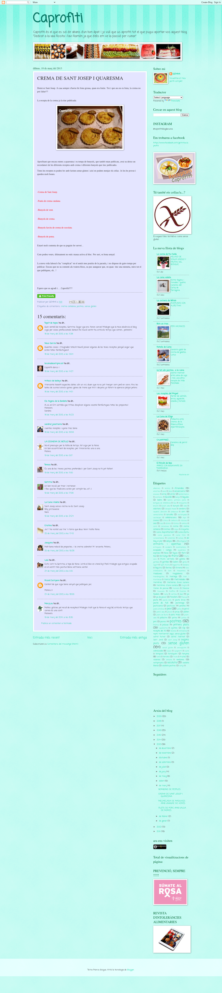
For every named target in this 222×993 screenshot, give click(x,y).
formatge (164, 556)
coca (154, 523)
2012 (159, 826)
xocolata (172, 663)
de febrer (163, 816)
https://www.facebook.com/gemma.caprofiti (170, 144)
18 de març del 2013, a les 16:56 (59, 432)
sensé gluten (167, 647)
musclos (183, 591)
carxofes (169, 514)
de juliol (163, 766)
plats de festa (162, 615)
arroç (164, 494)
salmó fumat (159, 636)
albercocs (156, 488)
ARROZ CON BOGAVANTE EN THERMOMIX (169, 467)
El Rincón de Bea (164, 463)
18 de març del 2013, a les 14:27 (59, 371)
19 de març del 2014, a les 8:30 (59, 617)
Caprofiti (58, 18)
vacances (156, 659)
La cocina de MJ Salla (167, 254)
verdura (169, 659)
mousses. (161, 591)
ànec (170, 491)
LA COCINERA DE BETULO (56, 441)
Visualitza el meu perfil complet (178, 80)
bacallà (168, 497)
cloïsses (184, 520)
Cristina (48, 525)
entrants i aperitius (167, 544)
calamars (157, 508)
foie (154, 556)
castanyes (157, 517)
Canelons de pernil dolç (179, 444)
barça (178, 497)
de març (163, 785)
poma (174, 617)
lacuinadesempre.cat (54, 363)
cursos (180, 538)
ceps (184, 517)
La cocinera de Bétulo (166, 300)
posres (163, 621)
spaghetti (178, 651)
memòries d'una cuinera (167, 585)
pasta (155, 600)
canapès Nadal (170, 509)
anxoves (156, 494)
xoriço (181, 665)
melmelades (180, 579)
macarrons (181, 570)
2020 (159, 716)
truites (183, 656)
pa (188, 594)
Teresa (48, 464)
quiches (174, 628)
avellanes (159, 497)
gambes (165, 562)
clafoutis (174, 520)
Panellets (174, 597)
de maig (163, 776)
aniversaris (180, 491)
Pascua (184, 597)
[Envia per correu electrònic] (70, 302)
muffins (172, 591)
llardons (186, 565)
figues (175, 553)
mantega (173, 576)
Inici (89, 637)
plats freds (175, 614)
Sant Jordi (158, 639)
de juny (162, 771)
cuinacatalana (158, 538)
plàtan (186, 611)
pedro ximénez (158, 609)
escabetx (168, 547)
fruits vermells (167, 559)
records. (173, 631)
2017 (159, 725)
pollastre (163, 617)
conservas (165, 526)
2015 (159, 735)
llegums (158, 567)
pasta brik (167, 600)
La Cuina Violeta (52, 502)
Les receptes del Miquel (167, 393)
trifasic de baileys (53, 380)
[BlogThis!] (73, 302)
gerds (185, 562)
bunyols (176, 505)
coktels (184, 523)
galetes (182, 559)
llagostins (176, 565)
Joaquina (49, 542)
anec (164, 491)
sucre (187, 651)
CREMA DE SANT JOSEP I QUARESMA (170, 795)
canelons (182, 508)
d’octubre (163, 757)
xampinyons (158, 662)
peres (179, 609)
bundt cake (166, 506)
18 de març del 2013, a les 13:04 (59, 354)
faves (166, 553)
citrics (165, 520)
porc (155, 621)
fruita (175, 556)
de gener (163, 820)
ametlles (156, 491)
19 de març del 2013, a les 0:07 (58, 455)
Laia (46, 560)
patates (182, 605)
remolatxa (183, 631)
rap (183, 628)
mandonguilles (158, 576)
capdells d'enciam (160, 511)
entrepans (157, 547)
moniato (176, 588)
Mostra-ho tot (184, 475)
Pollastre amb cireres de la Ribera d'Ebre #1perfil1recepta (177, 423)
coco (161, 523)
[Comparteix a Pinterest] (83, 302)
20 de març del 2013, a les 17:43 (59, 533)
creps (176, 529)
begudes (185, 497)
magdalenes (177, 573)
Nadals (156, 594)
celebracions (171, 517)
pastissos (171, 605)
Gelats (175, 562)
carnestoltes (158, 514)
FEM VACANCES (178, 326)
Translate (175, 100)
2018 (159, 721)
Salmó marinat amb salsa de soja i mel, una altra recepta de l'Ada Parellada (179, 378)
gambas (156, 562)
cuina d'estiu (183, 532)
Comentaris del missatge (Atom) (62, 644)
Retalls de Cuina (164, 347)
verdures (180, 659)
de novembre (165, 753)
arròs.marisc (184, 494)
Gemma (48, 482)
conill (155, 526)
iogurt (155, 565)
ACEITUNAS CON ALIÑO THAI (178, 304)
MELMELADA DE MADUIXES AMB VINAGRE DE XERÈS (171, 802)
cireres (156, 520)
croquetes (185, 529)
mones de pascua (160, 588)
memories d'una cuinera (178, 582)
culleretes (171, 538)
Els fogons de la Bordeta (56, 401)
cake (185, 506)
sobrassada (158, 650)
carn (183, 511)
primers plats (181, 625)
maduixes (157, 573)
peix (169, 609)
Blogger (130, 969)
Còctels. (176, 523)
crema (175, 526)
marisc (167, 579)
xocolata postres (169, 665)
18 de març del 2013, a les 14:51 (59, 391)
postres (80, 306)
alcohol (167, 488)
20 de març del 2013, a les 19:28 (59, 550)
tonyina (185, 653)
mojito (184, 585)
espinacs (156, 553)
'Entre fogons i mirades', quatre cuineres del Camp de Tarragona (178, 285)
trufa (175, 656)
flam (184, 553)
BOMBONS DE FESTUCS (169, 789)
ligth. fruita (165, 565)
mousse (185, 588)
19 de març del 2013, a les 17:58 (59, 493)
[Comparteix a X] (76, 302)
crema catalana (68, 306)
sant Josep (172, 640)
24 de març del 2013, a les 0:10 (59, 571)
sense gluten (90, 306)
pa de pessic (161, 597)
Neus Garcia (50, 343)
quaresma (163, 628)
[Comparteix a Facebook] (80, 302)
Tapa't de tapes (51, 322)
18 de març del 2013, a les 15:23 (59, 414)
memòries (157, 582)
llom (169, 570)
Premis (156, 625)
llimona (179, 567)
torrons (166, 656)
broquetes (183, 503)
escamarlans (181, 547)
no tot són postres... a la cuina (170, 370)
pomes (184, 617)
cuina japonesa (164, 535)
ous (181, 594)
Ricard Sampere (52, 580)
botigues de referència (162, 503)
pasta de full (160, 602)
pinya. (177, 611)
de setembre (165, 762)
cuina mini (181, 535)
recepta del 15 (159, 630)
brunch (156, 506)
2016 (159, 730)
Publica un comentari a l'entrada (56, 623)
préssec (165, 624)
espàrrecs (182, 550)
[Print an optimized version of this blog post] (46, 297)
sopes (169, 651)
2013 (159, 744)
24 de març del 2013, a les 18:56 (59, 594)
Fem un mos (162, 323)
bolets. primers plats (177, 500)
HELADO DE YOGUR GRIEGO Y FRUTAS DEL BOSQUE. (178, 260)
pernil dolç (160, 612)
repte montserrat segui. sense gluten (169, 633)
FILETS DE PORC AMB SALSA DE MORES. (172, 809)
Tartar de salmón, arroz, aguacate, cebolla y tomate (179, 399)
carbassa (174, 511)
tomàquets (172, 653)
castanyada (182, 514)
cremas (167, 529)
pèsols (169, 612)
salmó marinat (178, 636)
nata (166, 594)
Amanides (179, 488)
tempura (159, 653)
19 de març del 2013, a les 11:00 (59, 472)
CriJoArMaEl (162, 439)
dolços (169, 541)
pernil (186, 609)
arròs (172, 494)
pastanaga (180, 603)
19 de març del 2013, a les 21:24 (59, 516)
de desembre (165, 748)
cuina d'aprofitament (165, 532)
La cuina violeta (164, 277)
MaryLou (49, 603)
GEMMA (176, 74)
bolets (159, 500)
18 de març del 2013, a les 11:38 (59, 333)
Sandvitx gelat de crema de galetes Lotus (178, 352)
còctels (168, 523)
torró (159, 656)
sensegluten (181, 647)
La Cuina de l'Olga (165, 416)
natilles (174, 594)
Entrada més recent (46, 637)
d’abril (162, 780)
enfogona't (183, 541)
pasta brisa (180, 600)
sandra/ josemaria (53, 424)
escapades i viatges (162, 550)
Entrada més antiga (133, 637)
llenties (169, 567)
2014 (159, 739)
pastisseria (158, 605)
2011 (159, 831)
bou (175, 503)
